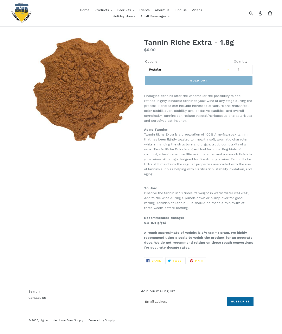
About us (162, 10)
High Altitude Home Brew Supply (61, 320)
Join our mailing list (158, 291)
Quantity (240, 61)
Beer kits (124, 10)
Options (151, 61)
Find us (181, 10)
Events (144, 10)
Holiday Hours (124, 16)
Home (84, 10)
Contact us (37, 298)
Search (34, 291)
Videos (197, 10)
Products (102, 10)
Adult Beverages (153, 16)
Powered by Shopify (101, 320)
